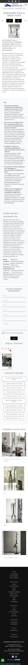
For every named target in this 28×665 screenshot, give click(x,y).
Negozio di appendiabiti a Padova (14, 414)
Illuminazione (14, 622)
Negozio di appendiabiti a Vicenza (14, 418)
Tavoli (14, 597)
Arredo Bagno (14, 601)
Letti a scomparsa (14, 612)
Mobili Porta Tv (14, 594)
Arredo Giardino (14, 636)
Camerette (14, 615)
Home (4, 8)
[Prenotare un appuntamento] (9, 1)
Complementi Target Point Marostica (14, 387)
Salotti (14, 590)
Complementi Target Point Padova (14, 392)
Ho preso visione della (14, 333)
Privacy (2, 664)
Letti (14, 608)
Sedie (14, 599)
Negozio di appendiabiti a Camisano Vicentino (14, 401)
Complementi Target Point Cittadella (14, 383)
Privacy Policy (19, 333)
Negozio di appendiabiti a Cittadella (14, 406)
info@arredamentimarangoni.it (16, 651)
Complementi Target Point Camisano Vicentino (14, 378)
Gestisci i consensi (15, 664)
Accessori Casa (10, 8)
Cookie (7, 664)
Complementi (18, 8)
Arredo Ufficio (14, 630)
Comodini (14, 610)
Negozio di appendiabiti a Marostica (14, 410)
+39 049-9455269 (15, 649)
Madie (14, 588)
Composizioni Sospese (14, 592)
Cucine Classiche (14, 578)
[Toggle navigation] (25, 5)
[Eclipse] (3, 21)
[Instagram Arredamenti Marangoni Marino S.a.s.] (19, 1)
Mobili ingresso (14, 595)
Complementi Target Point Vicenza (14, 396)
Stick (23, 8)
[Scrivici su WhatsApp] (2, 660)
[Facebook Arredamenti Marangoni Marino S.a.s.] (15, 1)
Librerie (14, 584)
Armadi (14, 613)
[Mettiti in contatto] (12, 1)
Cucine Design (14, 574)
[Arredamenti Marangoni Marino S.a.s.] (14, 4)
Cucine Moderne (14, 576)
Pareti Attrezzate (14, 586)
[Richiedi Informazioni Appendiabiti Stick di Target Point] (9, 21)
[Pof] (25, 21)
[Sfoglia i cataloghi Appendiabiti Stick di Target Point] (18, 21)
